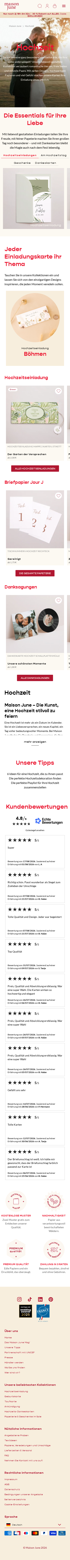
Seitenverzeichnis (15, 1499)
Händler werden (14, 1362)
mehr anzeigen (35, 742)
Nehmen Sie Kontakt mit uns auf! (23, 1460)
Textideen (10, 1440)
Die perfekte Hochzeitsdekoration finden (35, 778)
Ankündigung (12, 1406)
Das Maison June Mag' (17, 1342)
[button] (35, 16)
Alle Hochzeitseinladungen (35, 468)
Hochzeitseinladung (16, 1391)
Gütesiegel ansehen (35, 830)
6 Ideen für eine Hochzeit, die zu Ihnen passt (35, 774)
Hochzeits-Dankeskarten (19, 1411)
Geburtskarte (12, 1396)
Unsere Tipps (12, 1347)
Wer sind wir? (12, 1372)
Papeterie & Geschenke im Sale (22, 1416)
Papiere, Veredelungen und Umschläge (27, 1445)
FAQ (6, 1455)
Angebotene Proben (16, 1435)
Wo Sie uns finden (14, 1367)
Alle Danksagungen (35, 678)
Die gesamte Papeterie (35, 573)
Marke (8, 1337)
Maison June (15, 26)
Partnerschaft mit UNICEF (19, 1352)
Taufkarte (10, 1401)
